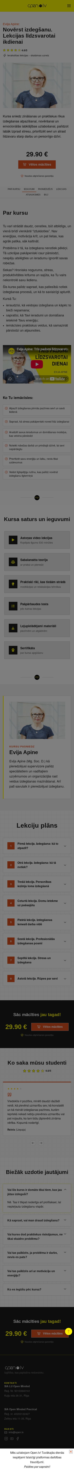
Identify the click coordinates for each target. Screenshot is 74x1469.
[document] (37, 734)
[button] (68, 1331)
